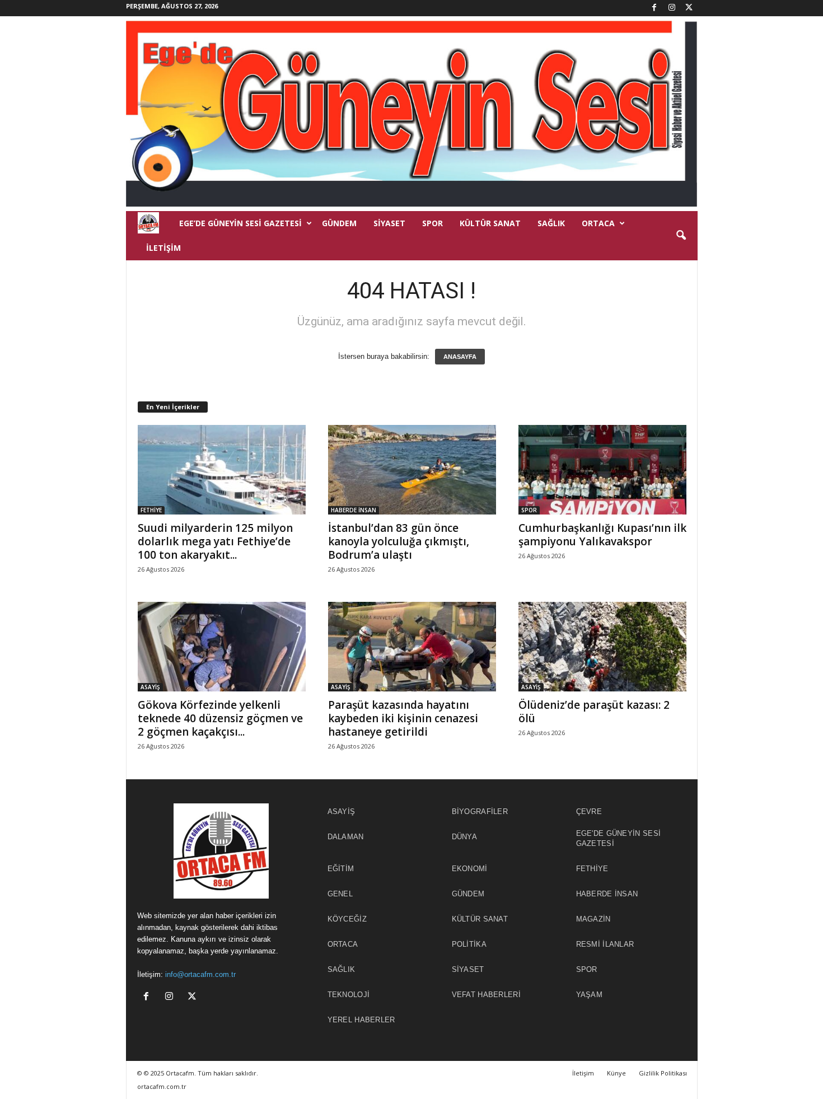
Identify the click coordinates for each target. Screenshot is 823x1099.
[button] (680, 235)
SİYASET (389, 223)
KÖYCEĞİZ (347, 919)
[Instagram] (672, 8)
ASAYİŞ (150, 687)
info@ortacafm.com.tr (200, 974)
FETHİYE (151, 510)
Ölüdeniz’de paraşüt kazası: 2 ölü (594, 712)
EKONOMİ (470, 868)
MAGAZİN (593, 919)
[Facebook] (654, 8)
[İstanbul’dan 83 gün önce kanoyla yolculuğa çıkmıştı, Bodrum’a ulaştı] (412, 470)
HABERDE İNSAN (353, 510)
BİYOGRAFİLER (480, 811)
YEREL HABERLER (361, 1020)
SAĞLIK (551, 223)
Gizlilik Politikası (663, 1073)
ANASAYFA (459, 356)
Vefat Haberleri (486, 994)
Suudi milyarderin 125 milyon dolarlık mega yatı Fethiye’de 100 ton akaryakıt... (215, 541)
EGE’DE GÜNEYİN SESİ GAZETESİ (240, 223)
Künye (616, 1073)
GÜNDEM (339, 223)
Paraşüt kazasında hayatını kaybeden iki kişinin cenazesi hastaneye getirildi (403, 718)
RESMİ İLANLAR (605, 944)
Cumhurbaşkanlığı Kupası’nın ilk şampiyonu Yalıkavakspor (602, 535)
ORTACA (598, 223)
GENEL (340, 894)
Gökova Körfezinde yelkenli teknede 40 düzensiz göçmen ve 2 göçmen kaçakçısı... (220, 718)
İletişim (163, 247)
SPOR (432, 223)
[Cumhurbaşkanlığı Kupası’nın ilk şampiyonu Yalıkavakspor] (602, 470)
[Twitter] (689, 8)
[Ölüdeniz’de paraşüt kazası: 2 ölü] (602, 646)
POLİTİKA (469, 944)
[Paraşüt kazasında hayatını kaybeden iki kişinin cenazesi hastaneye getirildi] (412, 646)
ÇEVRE (589, 811)
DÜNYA (465, 837)
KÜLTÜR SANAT (490, 223)
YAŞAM (589, 994)
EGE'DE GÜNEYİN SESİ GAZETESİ (618, 838)
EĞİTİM (341, 868)
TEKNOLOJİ (349, 994)
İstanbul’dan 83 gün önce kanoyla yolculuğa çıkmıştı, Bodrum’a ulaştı (398, 541)
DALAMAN (346, 837)
